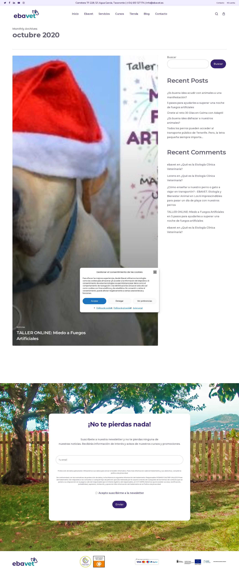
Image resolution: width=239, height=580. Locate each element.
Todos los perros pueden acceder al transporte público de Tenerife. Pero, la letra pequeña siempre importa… (196, 133)
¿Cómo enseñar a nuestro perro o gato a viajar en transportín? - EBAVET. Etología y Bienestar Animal (194, 192)
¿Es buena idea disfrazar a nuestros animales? (190, 120)
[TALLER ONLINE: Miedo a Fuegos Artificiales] (85, 201)
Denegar (119, 301)
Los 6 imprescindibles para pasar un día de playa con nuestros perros (194, 201)
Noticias (21, 327)
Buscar (171, 57)
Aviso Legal (138, 308)
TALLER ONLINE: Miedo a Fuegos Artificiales (195, 211)
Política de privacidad (123, 308)
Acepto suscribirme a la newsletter (121, 493)
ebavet (171, 164)
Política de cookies (104, 308)
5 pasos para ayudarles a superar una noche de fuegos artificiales (195, 105)
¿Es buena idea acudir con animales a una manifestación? (194, 95)
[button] (155, 272)
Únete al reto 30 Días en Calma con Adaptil (195, 112)
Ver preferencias (144, 301)
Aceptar (94, 301)
